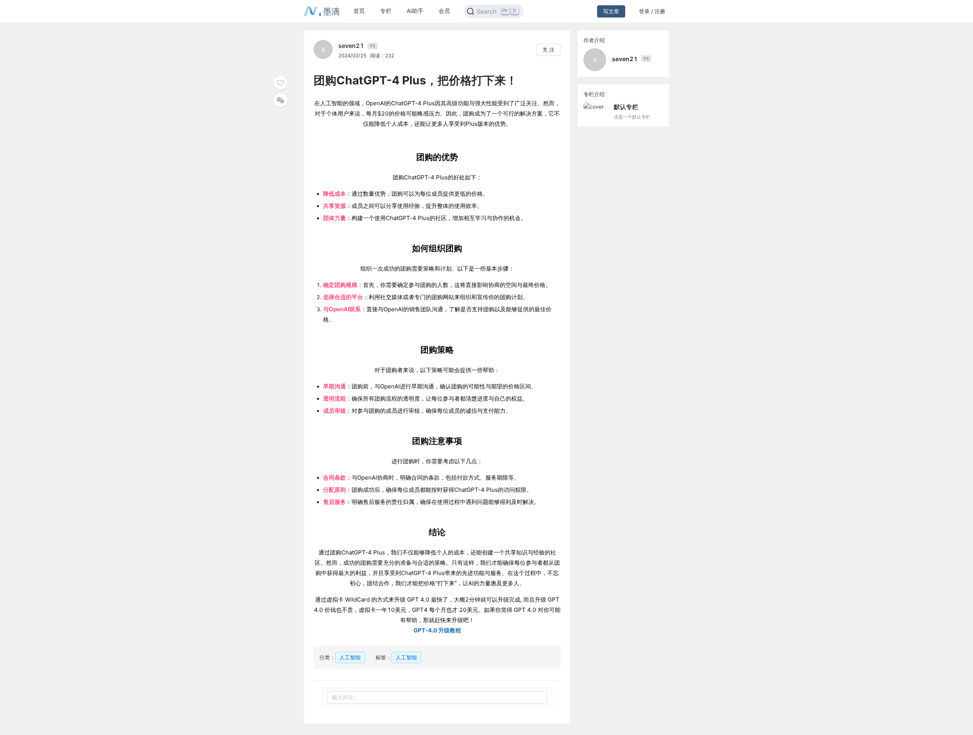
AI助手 (415, 10)
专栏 (385, 10)
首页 (359, 10)
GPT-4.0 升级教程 (437, 630)
